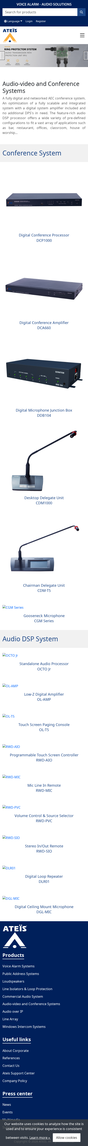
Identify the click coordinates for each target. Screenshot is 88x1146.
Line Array (10, 1019)
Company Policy (14, 1081)
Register (41, 21)
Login (29, 21)
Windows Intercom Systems (24, 1026)
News (6, 1104)
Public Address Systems (20, 973)
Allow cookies (66, 1137)
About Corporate (15, 1050)
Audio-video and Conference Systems (31, 1004)
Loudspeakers (13, 981)
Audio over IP (12, 1011)
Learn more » (40, 1137)
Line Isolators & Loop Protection (27, 989)
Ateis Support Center (18, 1073)
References (11, 1058)
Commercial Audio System (22, 996)
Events (7, 1112)
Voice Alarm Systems (18, 966)
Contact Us (10, 1065)
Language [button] (13, 21)
